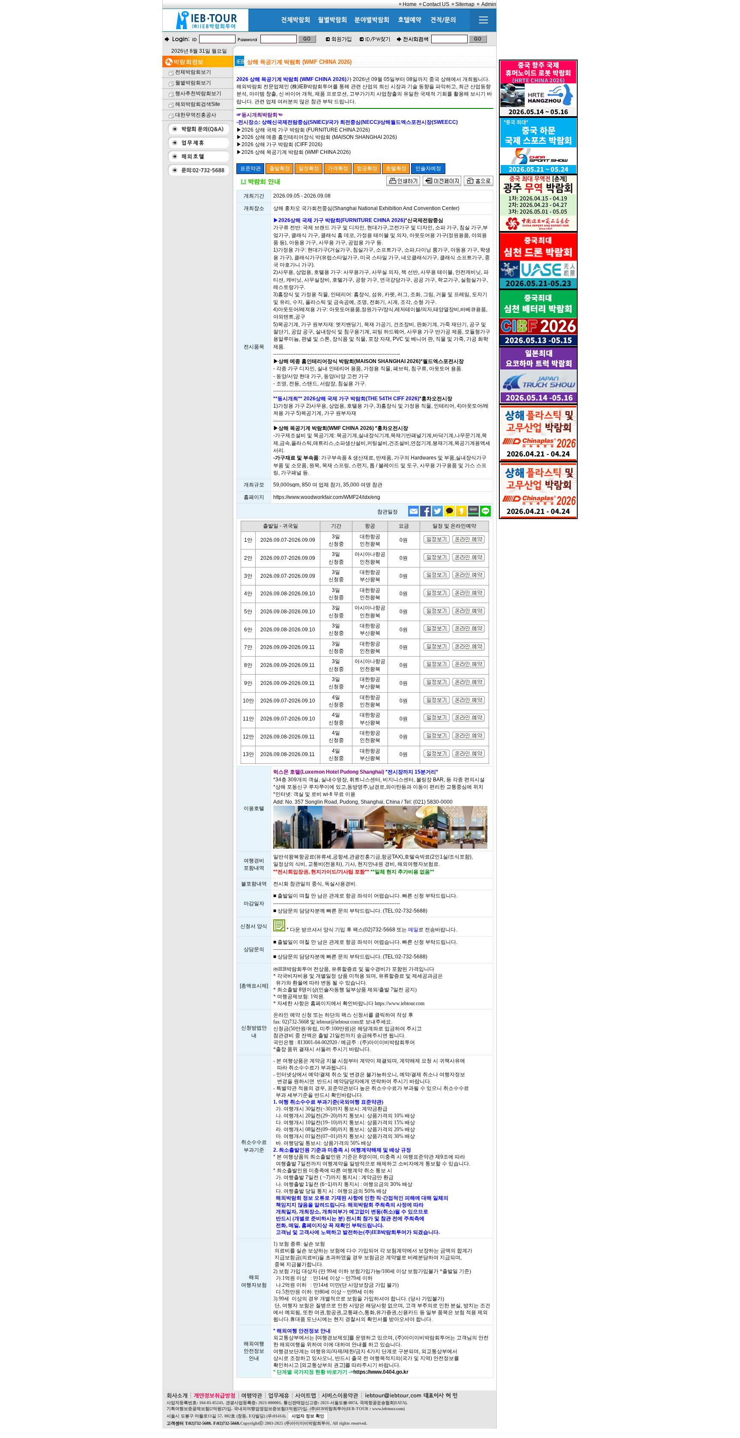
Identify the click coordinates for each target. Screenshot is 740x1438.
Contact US (436, 4)
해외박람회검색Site (197, 104)
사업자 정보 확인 (308, 1416)
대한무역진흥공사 (195, 115)
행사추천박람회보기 (198, 93)
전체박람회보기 (193, 72)
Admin (488, 4)
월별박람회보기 (193, 83)
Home (410, 4)
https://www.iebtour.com (399, 1003)
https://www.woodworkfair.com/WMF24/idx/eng (326, 497)
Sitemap (464, 4)
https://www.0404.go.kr (381, 1372)
